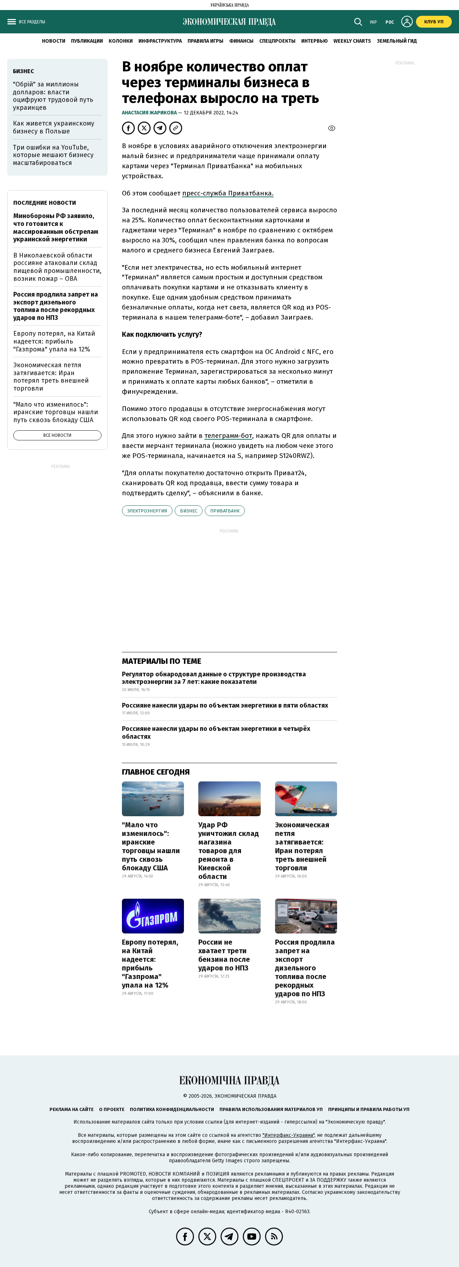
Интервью (314, 41)
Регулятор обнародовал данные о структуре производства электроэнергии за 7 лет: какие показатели (214, 678)
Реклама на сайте (71, 1109)
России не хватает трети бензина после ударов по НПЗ (224, 955)
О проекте (111, 1109)
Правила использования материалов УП (271, 1109)
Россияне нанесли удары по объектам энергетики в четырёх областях (216, 733)
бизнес (188, 511)
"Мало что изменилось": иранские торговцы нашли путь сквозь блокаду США (151, 846)
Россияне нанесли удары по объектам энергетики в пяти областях (225, 705)
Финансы (241, 41)
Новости (53, 41)
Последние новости (44, 202)
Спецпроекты (277, 41)
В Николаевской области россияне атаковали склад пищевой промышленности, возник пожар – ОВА (57, 267)
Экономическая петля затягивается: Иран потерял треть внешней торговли (302, 846)
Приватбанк (225, 511)
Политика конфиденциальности (172, 1109)
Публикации (87, 41)
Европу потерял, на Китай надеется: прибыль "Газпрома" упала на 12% (150, 963)
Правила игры (205, 41)
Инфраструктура (160, 41)
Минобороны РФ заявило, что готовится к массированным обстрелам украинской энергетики (55, 227)
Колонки (121, 41)
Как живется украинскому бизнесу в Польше (53, 127)
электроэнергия (147, 511)
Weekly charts (352, 41)
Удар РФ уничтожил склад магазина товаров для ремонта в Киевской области (228, 851)
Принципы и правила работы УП (369, 1109)
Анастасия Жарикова (150, 113)
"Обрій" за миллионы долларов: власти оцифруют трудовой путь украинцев (53, 96)
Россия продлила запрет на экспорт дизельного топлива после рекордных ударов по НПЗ (305, 968)
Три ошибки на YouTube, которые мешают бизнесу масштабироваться (53, 155)
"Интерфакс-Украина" (288, 1135)
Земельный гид (397, 41)
